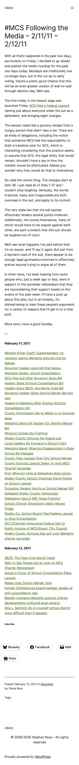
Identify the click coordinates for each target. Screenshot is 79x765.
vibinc (9, 8)
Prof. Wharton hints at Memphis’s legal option (38, 473)
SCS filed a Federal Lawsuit (49, 106)
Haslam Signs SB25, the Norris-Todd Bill (34, 388)
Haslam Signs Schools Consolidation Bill (34, 383)
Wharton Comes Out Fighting (26, 433)
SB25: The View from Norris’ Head (30, 558)
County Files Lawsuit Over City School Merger (38, 458)
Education (47, 684)
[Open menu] (72, 8)
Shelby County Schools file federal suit (33, 438)
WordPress (43, 757)
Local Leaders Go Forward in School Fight (35, 443)
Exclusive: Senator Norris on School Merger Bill (39, 488)
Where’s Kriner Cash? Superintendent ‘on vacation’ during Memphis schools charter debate (35, 358)
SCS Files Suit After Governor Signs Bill (33, 378)
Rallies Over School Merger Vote (28, 583)
